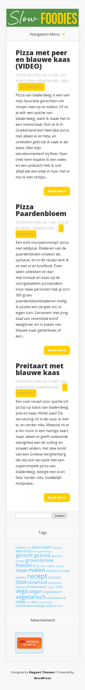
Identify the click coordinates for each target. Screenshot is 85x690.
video (21, 601)
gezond (42, 555)
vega (22, 591)
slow (21, 581)
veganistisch (52, 592)
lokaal (59, 566)
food (28, 551)
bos (29, 547)
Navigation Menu (45, 34)
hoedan (24, 565)
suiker (51, 587)
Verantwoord (47, 81)
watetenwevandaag (30, 605)
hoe (49, 560)
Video (65, 81)
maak (21, 570)
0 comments (31, 87)
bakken (21, 547)
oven (66, 570)
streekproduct (36, 587)
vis (28, 602)
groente (34, 560)
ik (35, 565)
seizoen (54, 577)
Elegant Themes (42, 672)
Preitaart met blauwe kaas (39, 369)
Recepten (26, 81)
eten (19, 550)
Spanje (20, 587)
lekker (51, 566)
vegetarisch (31, 597)
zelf (60, 606)
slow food (55, 583)
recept (37, 576)
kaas (43, 566)
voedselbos (45, 602)
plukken (21, 577)
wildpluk (51, 606)
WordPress (42, 678)
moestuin (54, 570)
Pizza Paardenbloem (41, 210)
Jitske (37, 75)
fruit (35, 551)
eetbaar (58, 547)
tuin (59, 586)
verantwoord (56, 598)
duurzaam (42, 547)
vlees (34, 602)
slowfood (37, 582)
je (38, 565)
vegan (35, 591)
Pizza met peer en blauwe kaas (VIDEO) (43, 59)
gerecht (24, 555)
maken (36, 570)
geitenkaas (45, 551)
